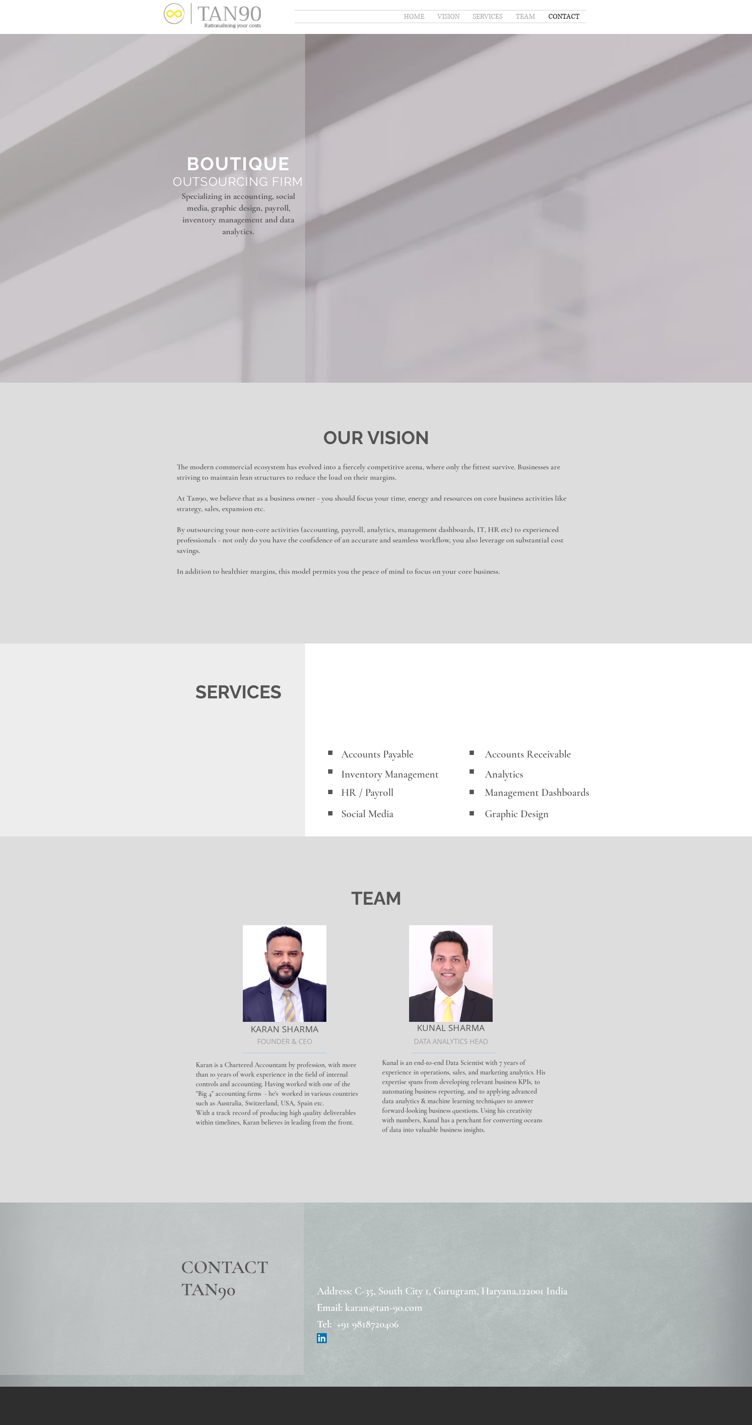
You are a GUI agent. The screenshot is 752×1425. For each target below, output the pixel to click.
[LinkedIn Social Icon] (322, 1338)
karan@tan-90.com (384, 1307)
